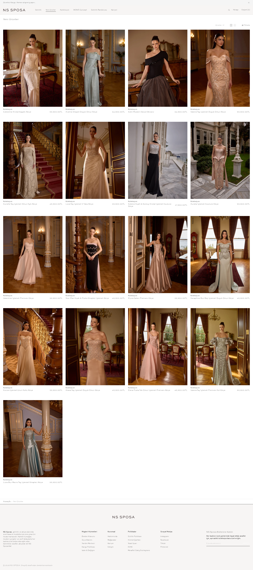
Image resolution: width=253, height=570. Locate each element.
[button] (229, 10)
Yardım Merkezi (88, 543)
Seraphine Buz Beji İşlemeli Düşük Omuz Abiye (212, 298)
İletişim (111, 547)
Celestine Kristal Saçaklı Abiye (17, 112)
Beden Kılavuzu (88, 536)
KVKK (130, 547)
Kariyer (111, 543)
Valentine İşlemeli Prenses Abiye (18, 298)
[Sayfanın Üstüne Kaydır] (249, 566)
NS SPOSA (15, 565)
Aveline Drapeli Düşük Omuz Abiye (81, 112)
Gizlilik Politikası (135, 536)
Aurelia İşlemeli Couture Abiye (205, 204)
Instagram (164, 536)
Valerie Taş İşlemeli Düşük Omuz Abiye (208, 112)
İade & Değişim (88, 550)
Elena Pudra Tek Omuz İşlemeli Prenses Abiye (149, 390)
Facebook (164, 540)
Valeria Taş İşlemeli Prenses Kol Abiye (208, 390)
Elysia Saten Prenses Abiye (141, 298)
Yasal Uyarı (132, 543)
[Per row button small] (234, 25)
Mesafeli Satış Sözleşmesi (139, 550)
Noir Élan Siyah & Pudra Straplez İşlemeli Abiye (87, 298)
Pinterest (164, 547)
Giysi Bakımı (87, 540)
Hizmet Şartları (134, 540)
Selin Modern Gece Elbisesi (141, 112)
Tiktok (163, 543)
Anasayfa (7, 501)
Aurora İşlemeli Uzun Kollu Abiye (18, 390)
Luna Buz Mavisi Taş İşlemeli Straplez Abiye (23, 482)
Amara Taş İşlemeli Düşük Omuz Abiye (83, 390)
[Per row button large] (231, 25)
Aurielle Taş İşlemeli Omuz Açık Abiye (20, 204)
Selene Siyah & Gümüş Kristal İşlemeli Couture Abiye (149, 205)
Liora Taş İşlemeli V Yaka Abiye (79, 204)
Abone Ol (246, 543)
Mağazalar (112, 540)
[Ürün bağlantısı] (32, 68)
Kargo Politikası (88, 547)
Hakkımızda (112, 536)
